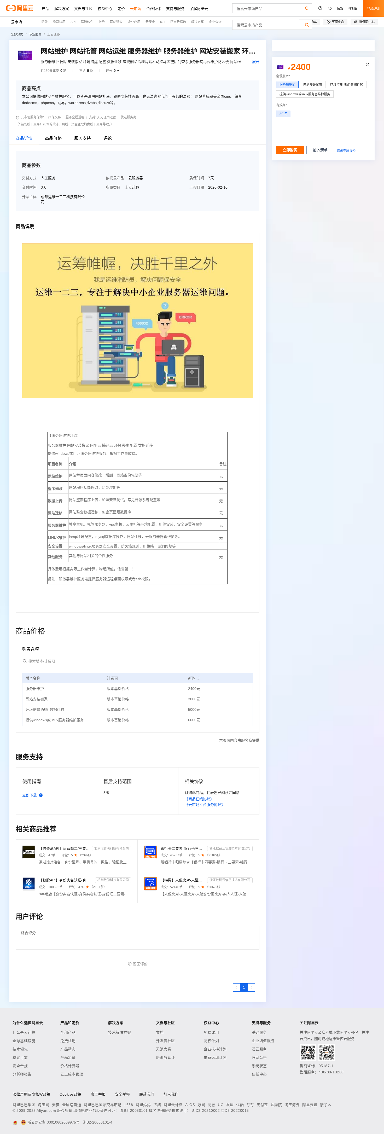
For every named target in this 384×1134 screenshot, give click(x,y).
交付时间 (29, 187)
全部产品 (67, 1032)
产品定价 (67, 1057)
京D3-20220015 (235, 1110)
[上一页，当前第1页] (236, 987)
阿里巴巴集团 (24, 1105)
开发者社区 (165, 1041)
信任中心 (259, 1074)
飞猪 (157, 1105)
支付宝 (262, 1105)
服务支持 (82, 138)
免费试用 (67, 1041)
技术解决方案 (119, 1032)
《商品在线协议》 (199, 799)
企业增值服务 (263, 1041)
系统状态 (259, 1066)
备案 (340, 8)
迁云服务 (259, 1049)
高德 (211, 1105)
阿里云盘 (309, 1105)
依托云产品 (115, 178)
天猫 (56, 1105)
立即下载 (29, 795)
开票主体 (29, 197)
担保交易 (54, 117)
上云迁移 (53, 34)
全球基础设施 (24, 1041)
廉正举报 (98, 1094)
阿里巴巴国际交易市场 (102, 1105)
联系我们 (146, 1094)
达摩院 (276, 1105)
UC (220, 1105)
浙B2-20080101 (134, 1110)
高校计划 (211, 1041)
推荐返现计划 (215, 1057)
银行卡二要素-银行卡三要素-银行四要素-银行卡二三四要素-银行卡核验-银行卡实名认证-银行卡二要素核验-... (183, 848)
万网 (201, 1105)
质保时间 (196, 178)
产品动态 (67, 1049)
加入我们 (171, 1094)
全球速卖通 (71, 1105)
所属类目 (113, 187)
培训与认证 (165, 1057)
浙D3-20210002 (206, 1110)
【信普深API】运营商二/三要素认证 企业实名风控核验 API (64, 848)
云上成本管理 (71, 1074)
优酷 (240, 1105)
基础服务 (259, 1032)
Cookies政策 (71, 1094)
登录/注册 (373, 8)
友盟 (230, 1105)
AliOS (190, 1105)
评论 (107, 138)
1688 (128, 1105)
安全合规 (20, 1066)
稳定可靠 (20, 1057)
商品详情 (24, 138)
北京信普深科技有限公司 (111, 848)
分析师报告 (22, 1074)
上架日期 (196, 187)
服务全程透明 (75, 117)
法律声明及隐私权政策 (31, 1094)
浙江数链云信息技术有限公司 (230, 848)
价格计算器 (69, 1066)
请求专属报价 (346, 151)
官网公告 (259, 1057)
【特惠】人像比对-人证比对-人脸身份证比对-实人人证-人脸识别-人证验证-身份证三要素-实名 (183, 880)
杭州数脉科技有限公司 (113, 880)
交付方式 (29, 178)
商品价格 (53, 138)
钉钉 (250, 1105)
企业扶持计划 (215, 1049)
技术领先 (20, 1049)
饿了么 (325, 1105)
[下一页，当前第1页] (251, 987)
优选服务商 (128, 117)
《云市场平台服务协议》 (205, 804)
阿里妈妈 (143, 1105)
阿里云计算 (173, 1105)
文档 (160, 1032)
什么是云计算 (24, 1032)
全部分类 (17, 34)
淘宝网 (43, 1105)
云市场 (16, 22)
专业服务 (35, 34)
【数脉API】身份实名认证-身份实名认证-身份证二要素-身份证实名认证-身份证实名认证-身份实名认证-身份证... (66, 880)
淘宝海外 (292, 1105)
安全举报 (122, 1094)
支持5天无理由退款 (102, 117)
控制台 (353, 8)
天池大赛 (163, 1049)
